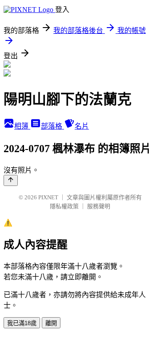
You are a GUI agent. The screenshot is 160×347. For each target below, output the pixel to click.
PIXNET (48, 197)
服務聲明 (98, 206)
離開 (51, 323)
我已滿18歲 (21, 323)
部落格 (52, 126)
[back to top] (11, 180)
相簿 (22, 126)
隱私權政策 (64, 206)
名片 (82, 126)
